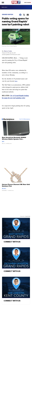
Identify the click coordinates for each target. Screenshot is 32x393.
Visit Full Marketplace (24, 119)
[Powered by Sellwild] (27, 216)
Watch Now (27, 2)
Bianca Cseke (8, 51)
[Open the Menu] (2, 2)
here (16, 81)
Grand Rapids (7, 14)
